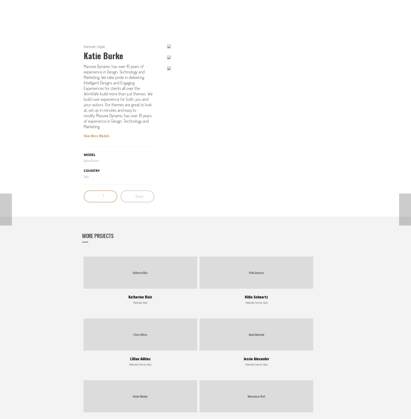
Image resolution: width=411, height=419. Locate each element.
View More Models (97, 135)
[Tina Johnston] (6, 210)
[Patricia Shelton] (405, 210)
